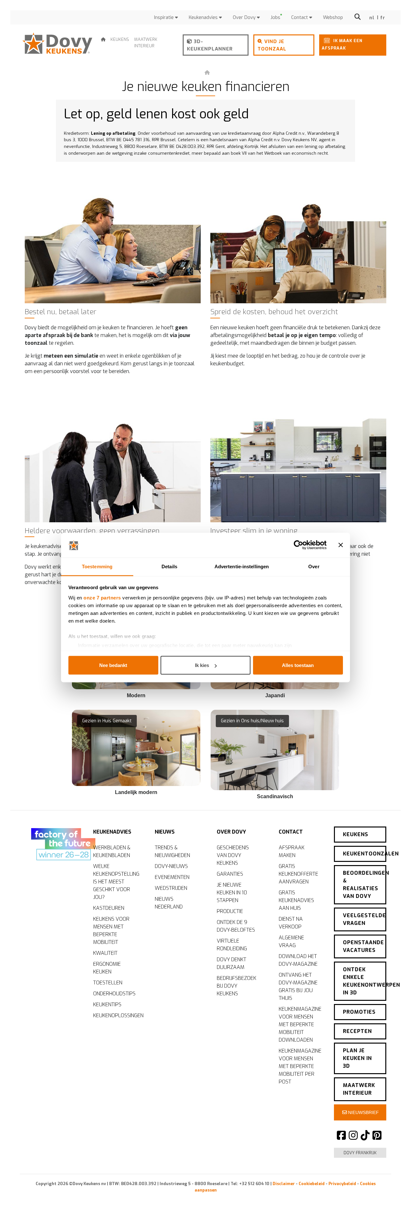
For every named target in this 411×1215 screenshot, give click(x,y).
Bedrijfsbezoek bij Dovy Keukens (236, 986)
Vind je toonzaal (272, 45)
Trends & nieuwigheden (172, 851)
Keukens (119, 39)
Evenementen (172, 877)
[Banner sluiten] (340, 545)
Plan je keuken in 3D (357, 1058)
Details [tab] (169, 566)
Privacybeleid (342, 1183)
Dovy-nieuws (171, 866)
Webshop (333, 17)
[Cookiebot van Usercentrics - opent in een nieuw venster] (298, 545)
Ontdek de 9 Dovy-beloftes (236, 926)
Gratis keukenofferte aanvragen (298, 874)
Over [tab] (313, 566)
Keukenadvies (204, 17)
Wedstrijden (171, 888)
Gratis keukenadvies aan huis (296, 900)
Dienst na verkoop (291, 923)
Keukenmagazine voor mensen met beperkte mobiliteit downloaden (300, 1024)
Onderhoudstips (114, 993)
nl (372, 18)
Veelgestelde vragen (364, 919)
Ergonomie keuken (107, 968)
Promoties (359, 1012)
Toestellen (107, 982)
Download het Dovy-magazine (298, 960)
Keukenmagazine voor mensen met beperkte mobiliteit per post (300, 1066)
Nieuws (165, 831)
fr (383, 18)
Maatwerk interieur (145, 42)
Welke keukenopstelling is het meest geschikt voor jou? (116, 881)
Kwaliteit (105, 953)
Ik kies (202, 665)
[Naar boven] (391, 1199)
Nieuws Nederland (169, 903)
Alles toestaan (298, 665)
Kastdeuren (108, 908)
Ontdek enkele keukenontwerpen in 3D (364, 981)
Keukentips (107, 1004)
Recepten (357, 1031)
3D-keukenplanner (210, 45)
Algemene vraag (291, 941)
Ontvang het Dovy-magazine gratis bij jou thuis (298, 986)
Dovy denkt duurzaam (231, 963)
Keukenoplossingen (116, 1015)
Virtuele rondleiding (232, 944)
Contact (300, 17)
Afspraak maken (291, 851)
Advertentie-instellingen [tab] (241, 566)
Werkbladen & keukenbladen (112, 851)
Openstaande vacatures (363, 946)
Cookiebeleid (312, 1183)
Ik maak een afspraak (342, 44)
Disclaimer (284, 1183)
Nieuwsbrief (363, 1112)
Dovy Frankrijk (360, 1153)
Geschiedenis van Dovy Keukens (233, 855)
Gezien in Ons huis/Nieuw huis (252, 721)
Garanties (230, 874)
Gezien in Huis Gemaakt (107, 721)
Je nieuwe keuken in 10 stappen (232, 893)
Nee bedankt (113, 665)
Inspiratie (164, 17)
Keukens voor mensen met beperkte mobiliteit (111, 931)
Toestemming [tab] (97, 566)
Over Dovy (245, 17)
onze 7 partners (102, 597)
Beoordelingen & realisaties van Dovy (364, 885)
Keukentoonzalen (364, 853)
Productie (230, 911)
